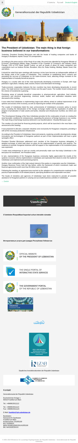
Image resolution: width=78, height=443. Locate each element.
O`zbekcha (51, 2)
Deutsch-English (71, 2)
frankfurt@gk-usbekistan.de (19, 412)
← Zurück (5, 181)
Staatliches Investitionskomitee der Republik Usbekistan (39, 371)
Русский (60, 2)
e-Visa (39, 205)
